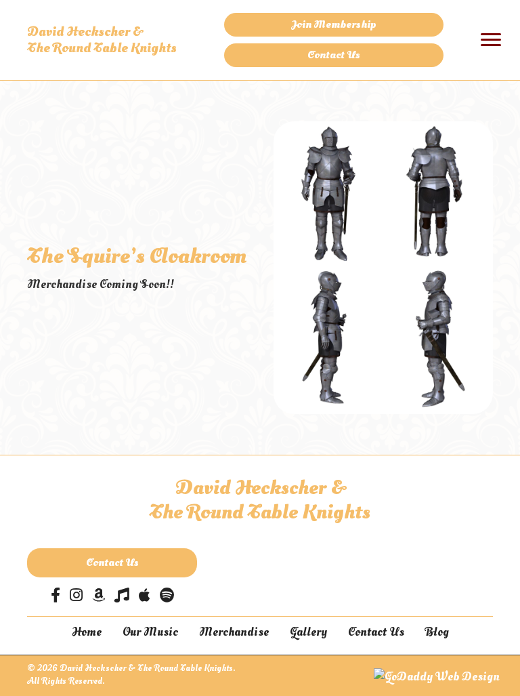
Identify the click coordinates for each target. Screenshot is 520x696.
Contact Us (376, 631)
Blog (437, 631)
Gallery (308, 631)
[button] (333, 25)
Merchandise (234, 631)
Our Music (150, 631)
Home (87, 631)
